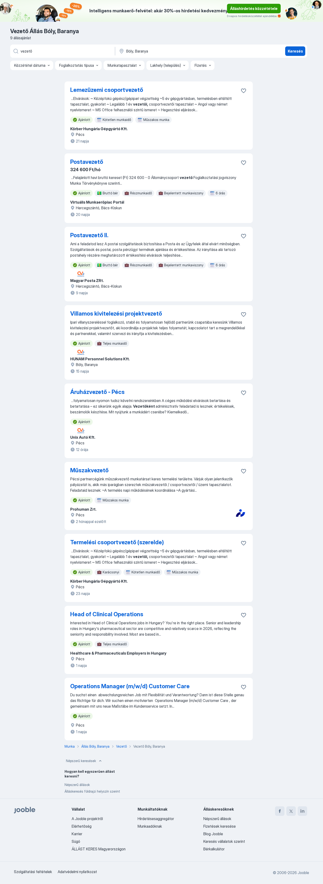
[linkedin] (302, 811)
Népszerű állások (77, 785)
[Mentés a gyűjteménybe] (244, 91)
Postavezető (86, 161)
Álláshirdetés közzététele (254, 8)
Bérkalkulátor (214, 849)
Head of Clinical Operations (106, 614)
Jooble (303, 872)
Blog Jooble (213, 833)
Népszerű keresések (81, 761)
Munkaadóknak (150, 826)
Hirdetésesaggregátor (156, 818)
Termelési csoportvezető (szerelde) (117, 542)
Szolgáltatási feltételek (33, 871)
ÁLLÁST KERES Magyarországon (99, 849)
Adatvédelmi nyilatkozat (77, 871)
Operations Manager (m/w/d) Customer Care (130, 686)
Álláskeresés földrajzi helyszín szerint (92, 791)
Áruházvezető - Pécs (97, 391)
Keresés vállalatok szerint (224, 841)
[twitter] (291, 811)
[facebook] (279, 811)
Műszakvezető (89, 470)
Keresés (295, 51)
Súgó (76, 841)
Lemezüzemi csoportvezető (106, 89)
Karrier (77, 833)
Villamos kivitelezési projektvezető (116, 313)
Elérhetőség (82, 826)
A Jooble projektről (87, 818)
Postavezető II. (89, 235)
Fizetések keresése (219, 826)
